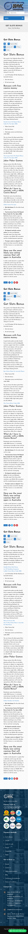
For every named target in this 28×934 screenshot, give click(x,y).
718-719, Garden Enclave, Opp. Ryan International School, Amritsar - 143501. (15, 916)
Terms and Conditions (10, 882)
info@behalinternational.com (14, 909)
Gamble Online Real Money (11, 567)
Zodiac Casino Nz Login (10, 204)
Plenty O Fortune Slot (9, 620)
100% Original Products (11, 871)
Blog (6, 874)
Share (5, 282)
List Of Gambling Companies (11, 569)
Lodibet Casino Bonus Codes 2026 (12, 571)
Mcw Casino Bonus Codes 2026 (12, 403)
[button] (17, 930)
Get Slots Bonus (16, 28)
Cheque (7, 840)
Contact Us (8, 867)
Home (9, 28)
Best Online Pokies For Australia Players (14, 371)
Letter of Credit (9, 844)
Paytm (7, 854)
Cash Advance (9, 837)
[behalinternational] (14, 6)
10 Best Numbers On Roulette (11, 700)
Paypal (7, 847)
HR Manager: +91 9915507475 (14, 901)
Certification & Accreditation (12, 878)
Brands (7, 864)
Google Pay (8, 851)
